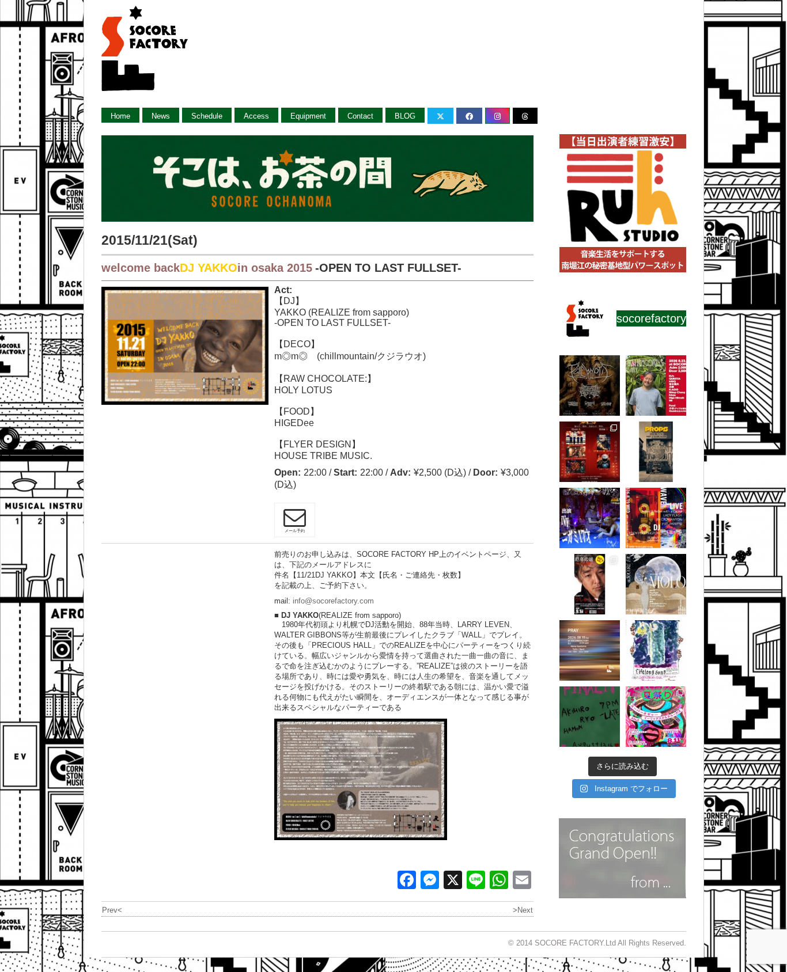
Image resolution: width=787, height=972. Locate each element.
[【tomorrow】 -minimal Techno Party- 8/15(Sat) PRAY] (589, 650)
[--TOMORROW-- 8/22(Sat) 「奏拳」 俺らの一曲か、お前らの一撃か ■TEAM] (589, 452)
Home (120, 116)
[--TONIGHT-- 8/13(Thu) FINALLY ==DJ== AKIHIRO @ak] (589, 716)
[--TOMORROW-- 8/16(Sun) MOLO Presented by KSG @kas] (656, 584)
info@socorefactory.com (333, 601)
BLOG (405, 116)
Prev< (112, 910)
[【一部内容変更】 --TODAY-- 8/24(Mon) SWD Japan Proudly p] (589, 385)
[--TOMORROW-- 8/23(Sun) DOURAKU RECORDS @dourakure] (656, 385)
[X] (452, 881)
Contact (360, 116)
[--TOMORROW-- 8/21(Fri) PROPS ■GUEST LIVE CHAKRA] (656, 452)
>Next (523, 910)
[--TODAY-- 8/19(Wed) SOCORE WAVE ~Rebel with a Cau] (656, 518)
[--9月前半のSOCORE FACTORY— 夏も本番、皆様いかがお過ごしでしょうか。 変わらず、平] (589, 584)
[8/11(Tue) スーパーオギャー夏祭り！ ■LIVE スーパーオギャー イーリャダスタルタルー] (656, 716)
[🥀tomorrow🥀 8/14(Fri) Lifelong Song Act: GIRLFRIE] (656, 650)
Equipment (308, 116)
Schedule (206, 116)
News (161, 116)
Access (256, 116)
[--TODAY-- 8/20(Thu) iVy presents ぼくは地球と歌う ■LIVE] (589, 518)
